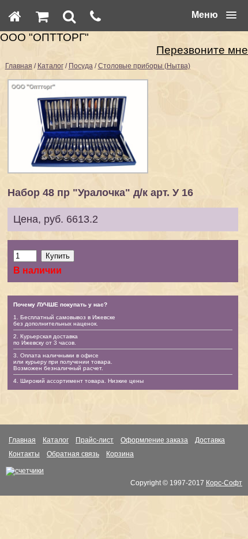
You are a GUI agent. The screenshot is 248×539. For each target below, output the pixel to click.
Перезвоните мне (202, 50)
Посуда (81, 66)
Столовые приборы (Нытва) (144, 66)
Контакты (24, 454)
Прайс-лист (95, 440)
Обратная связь (73, 454)
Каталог (50, 66)
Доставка (210, 440)
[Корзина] (42, 16)
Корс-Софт (224, 483)
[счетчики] (25, 471)
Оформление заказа (154, 440)
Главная (18, 66)
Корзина (120, 454)
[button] (214, 15)
